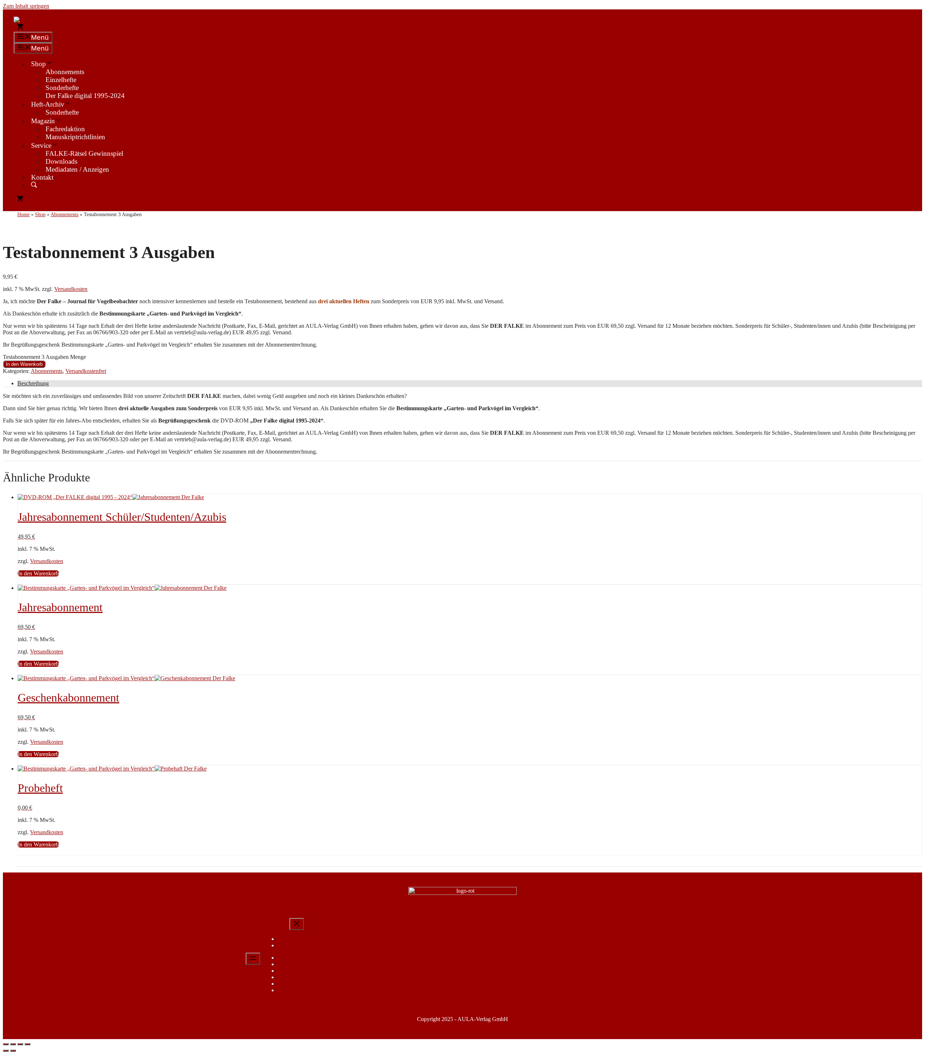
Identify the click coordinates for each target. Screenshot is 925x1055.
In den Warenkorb (24, 364)
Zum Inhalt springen (26, 6)
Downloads (61, 161)
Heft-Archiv (47, 104)
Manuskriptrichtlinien (75, 137)
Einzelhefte (61, 79)
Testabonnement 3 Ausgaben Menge (44, 357)
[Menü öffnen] (253, 959)
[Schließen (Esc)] (27, 1044)
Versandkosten (70, 289)
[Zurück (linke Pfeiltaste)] (6, 1051)
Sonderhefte (62, 87)
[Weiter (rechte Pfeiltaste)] (13, 1051)
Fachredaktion (65, 129)
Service (41, 145)
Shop (38, 64)
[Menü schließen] (296, 924)
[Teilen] (20, 1044)
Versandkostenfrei (85, 371)
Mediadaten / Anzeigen (77, 169)
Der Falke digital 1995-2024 (85, 95)
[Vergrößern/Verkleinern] (6, 1044)
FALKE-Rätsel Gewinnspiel (84, 153)
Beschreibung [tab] (33, 383)
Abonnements (65, 72)
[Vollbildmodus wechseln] (13, 1044)
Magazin (43, 121)
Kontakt (42, 177)
